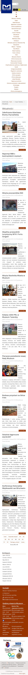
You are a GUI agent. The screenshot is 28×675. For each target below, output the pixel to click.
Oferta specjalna (16, 75)
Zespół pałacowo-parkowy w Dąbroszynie (16, 65)
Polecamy (4, 663)
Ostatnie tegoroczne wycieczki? (10, 435)
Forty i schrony (16, 53)
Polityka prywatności (21, 663)
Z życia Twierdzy (16, 32)
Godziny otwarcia (16, 73)
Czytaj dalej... (22, 150)
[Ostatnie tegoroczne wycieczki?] (9, 449)
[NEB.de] (17, 644)
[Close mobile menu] (16, 14)
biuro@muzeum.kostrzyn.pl (11, 599)
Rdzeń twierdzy (16, 51)
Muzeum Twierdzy (16, 18)
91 (4, 542)
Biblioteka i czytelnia (16, 24)
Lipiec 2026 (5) (6, 555)
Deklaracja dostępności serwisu (9, 664)
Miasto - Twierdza (16, 47)
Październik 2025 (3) (8, 576)
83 (20, 537)
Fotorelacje (16, 36)
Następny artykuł (14, 542)
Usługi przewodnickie (16, 69)
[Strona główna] (16, 16)
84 (23, 537)
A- (22, 9)
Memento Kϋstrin (16, 57)
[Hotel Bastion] (11, 650)
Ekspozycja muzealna (16, 61)
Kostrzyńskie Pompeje (16, 63)
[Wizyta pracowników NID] (9, 205)
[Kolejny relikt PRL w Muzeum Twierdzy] (9, 329)
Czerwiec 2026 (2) (7, 557)
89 (19, 539)
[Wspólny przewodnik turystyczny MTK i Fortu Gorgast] (9, 248)
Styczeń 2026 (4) (7, 569)
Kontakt (16, 30)
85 (5, 539)
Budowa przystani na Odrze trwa (13, 396)
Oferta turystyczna (16, 59)
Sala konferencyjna (16, 28)
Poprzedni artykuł (13, 537)
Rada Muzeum (16, 22)
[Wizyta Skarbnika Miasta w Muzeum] (9, 290)
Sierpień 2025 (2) (7, 581)
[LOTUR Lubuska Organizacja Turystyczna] (11, 656)
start (5, 537)
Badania (16, 89)
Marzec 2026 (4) (7, 564)
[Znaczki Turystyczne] (19, 656)
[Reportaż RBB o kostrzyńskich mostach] (9, 167)
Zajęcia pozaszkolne (16, 81)
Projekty (16, 87)
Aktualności (16, 34)
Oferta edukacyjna (16, 77)
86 (9, 539)
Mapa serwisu (11, 663)
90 (22, 539)
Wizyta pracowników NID (12, 192)
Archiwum (16, 41)
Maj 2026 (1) (6, 560)
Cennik (16, 67)
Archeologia (16, 85)
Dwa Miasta (16, 49)
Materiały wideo (16, 38)
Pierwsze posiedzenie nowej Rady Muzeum (14, 357)
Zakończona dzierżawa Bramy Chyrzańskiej (11, 113)
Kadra (16, 20)
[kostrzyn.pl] (7, 644)
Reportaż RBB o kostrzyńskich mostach (11, 154)
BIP (2, 668)
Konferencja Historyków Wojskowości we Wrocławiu (13, 487)
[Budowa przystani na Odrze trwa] (9, 410)
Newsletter (16, 45)
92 (7, 542)
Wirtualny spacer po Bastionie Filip (16, 43)
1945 (16, 55)
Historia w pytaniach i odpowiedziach (16, 83)
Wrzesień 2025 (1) (7, 578)
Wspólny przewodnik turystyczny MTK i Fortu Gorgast (12, 234)
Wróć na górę (22, 673)
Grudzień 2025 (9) (7, 571)
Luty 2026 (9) (6, 567)
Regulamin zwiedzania (16, 71)
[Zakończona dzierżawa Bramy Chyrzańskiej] (9, 127)
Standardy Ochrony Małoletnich (9, 666)
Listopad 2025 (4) (7, 574)
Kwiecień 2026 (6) (7, 562)
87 (12, 539)
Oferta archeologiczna (16, 91)
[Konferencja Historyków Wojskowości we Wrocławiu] (9, 500)
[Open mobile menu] (16, 12)
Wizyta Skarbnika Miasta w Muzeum (13, 276)
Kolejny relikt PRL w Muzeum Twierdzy (10, 316)
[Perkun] (21, 650)
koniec (22, 542)
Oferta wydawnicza (16, 26)
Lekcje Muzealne (16, 79)
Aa (14, 9)
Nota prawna (21, 664)
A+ (25, 9)
